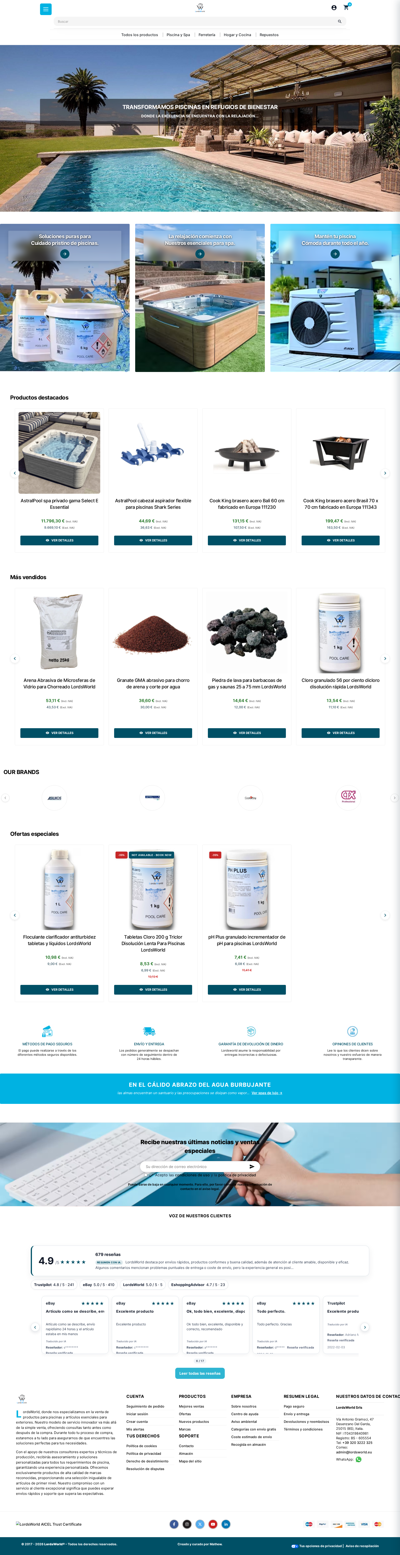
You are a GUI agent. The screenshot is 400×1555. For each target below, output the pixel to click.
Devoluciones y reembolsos (306, 1422)
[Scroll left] (14, 473)
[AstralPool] (152, 798)
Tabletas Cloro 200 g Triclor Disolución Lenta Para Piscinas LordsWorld (153, 943)
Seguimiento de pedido (145, 1406)
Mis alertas (135, 1429)
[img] (65, 298)
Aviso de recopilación (362, 1546)
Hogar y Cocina (238, 34)
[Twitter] (200, 1524)
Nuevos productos (194, 1422)
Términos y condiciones (303, 1429)
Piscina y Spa (179, 34)
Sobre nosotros (243, 1406)
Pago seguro (294, 1406)
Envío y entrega (296, 1414)
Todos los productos (140, 34)
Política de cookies (141, 1446)
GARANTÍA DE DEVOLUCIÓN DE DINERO (251, 1044)
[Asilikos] (54, 798)
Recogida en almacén (248, 1445)
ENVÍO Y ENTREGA (149, 1044)
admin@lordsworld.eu (354, 1452)
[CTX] (348, 798)
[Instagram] (187, 1524)
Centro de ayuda (244, 1414)
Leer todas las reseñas (200, 1373)
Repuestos (269, 34)
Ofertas (185, 1414)
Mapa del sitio (190, 1461)
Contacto (186, 1446)
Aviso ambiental (244, 1422)
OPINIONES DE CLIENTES (352, 1044)
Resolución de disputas (145, 1469)
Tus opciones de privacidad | (321, 1546)
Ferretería (207, 34)
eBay (50, 1303)
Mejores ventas (191, 1406)
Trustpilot (195, 1303)
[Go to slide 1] (195, 211)
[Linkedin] (226, 1524)
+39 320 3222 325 (357, 1443)
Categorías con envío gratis (253, 1429)
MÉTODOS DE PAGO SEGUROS (47, 1044)
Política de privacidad (143, 1454)
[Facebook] (174, 1524)
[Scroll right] (385, 473)
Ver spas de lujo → (267, 1093)
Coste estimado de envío (251, 1437)
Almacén (186, 1454)
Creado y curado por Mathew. (200, 1544)
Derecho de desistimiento (147, 1461)
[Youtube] (213, 1524)
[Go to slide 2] (204, 211)
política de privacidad (237, 1175)
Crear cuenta (137, 1422)
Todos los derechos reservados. (92, 1544)
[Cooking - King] (250, 798)
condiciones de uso (192, 1175)
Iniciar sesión (137, 1414)
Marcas (185, 1429)
